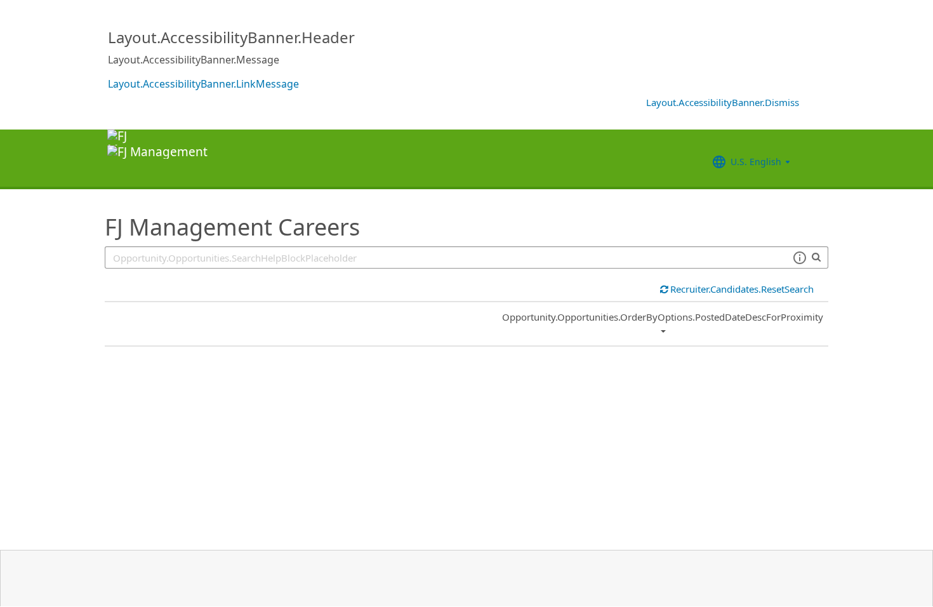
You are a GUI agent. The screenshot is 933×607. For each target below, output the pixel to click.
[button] (799, 257)
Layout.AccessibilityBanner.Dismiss (722, 102)
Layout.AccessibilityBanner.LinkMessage (203, 84)
